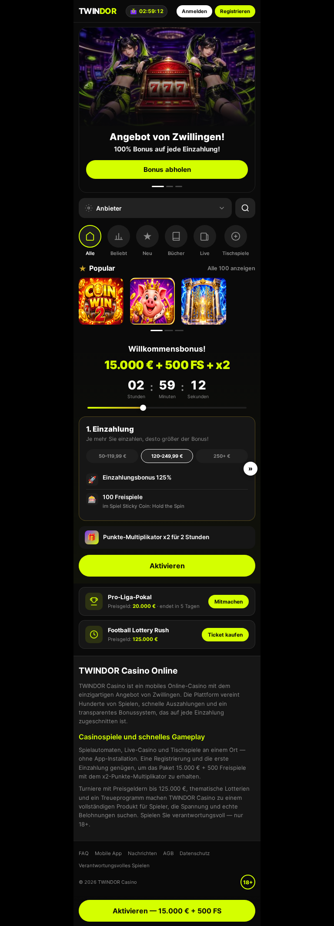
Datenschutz (195, 853)
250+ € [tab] (222, 456)
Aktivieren (167, 565)
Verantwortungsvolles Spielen (114, 865)
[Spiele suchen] (245, 208)
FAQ (84, 853)
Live (205, 253)
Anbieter (109, 208)
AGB (168, 853)
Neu (147, 253)
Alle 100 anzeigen (231, 268)
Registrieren (235, 11)
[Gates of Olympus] (204, 301)
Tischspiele (235, 253)
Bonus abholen (167, 169)
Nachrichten (142, 853)
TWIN (97, 11)
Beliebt (118, 253)
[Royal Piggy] (153, 301)
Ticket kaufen (225, 634)
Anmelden (194, 11)
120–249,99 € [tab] (167, 456)
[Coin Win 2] (102, 301)
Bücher (176, 253)
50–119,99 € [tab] (112, 456)
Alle (90, 253)
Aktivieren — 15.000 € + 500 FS (167, 910)
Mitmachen (228, 601)
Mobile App (108, 853)
